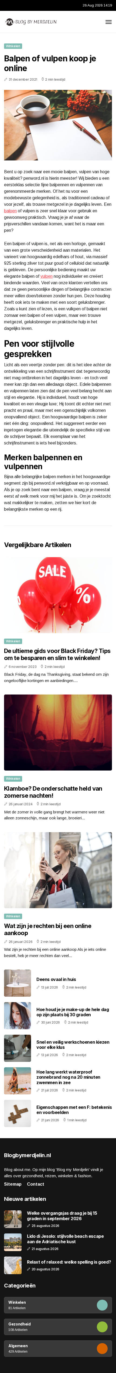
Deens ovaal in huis (56, 979)
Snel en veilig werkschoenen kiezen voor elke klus (72, 1044)
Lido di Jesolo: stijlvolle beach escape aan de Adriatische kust (65, 1239)
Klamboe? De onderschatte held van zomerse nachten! (53, 792)
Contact (35, 1184)
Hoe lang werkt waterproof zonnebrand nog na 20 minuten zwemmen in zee (68, 1077)
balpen (10, 211)
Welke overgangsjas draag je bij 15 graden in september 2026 (62, 1216)
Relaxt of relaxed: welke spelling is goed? (69, 1262)
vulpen (46, 276)
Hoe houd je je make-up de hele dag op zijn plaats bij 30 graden (72, 1012)
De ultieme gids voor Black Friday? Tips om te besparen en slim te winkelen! (57, 654)
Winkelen (13, 46)
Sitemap (13, 1184)
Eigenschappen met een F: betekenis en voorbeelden (74, 1109)
